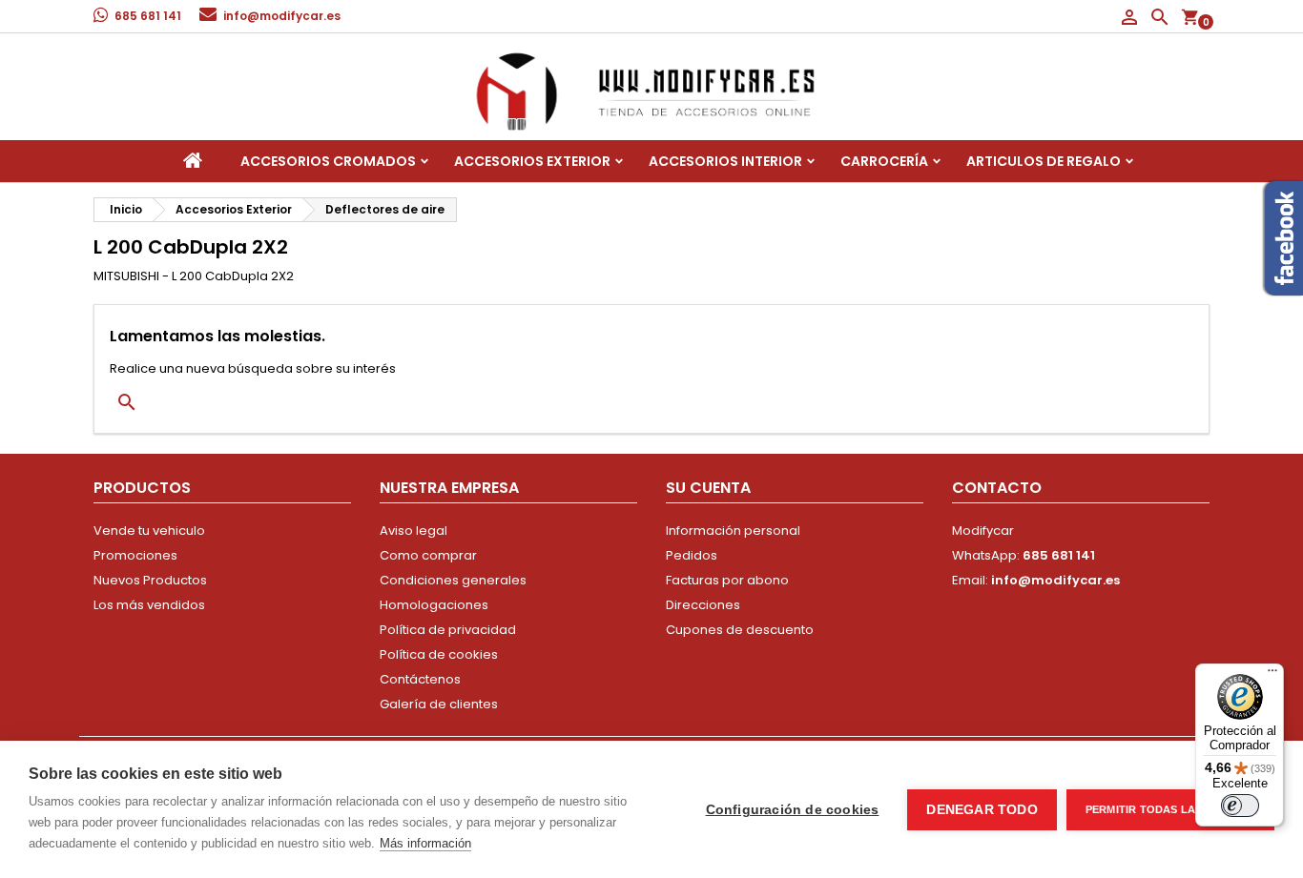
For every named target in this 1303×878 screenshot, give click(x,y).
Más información (425, 843)
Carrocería (884, 161)
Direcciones (703, 605)
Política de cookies (439, 654)
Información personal (733, 530)
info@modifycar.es (282, 16)
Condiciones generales (453, 580)
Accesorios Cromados (328, 161)
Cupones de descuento (740, 630)
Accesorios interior (725, 161)
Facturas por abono (727, 580)
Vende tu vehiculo (149, 530)
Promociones (135, 555)
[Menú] (1272, 675)
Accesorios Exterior (532, 161)
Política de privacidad (448, 630)
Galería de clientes (439, 704)
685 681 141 (147, 16)
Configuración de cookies (792, 810)
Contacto (997, 488)
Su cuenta (708, 488)
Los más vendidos (149, 605)
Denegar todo (981, 810)
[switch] (1240, 805)
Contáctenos (420, 679)
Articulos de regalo (1043, 161)
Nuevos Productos (150, 580)
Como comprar (428, 555)
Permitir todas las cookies (1170, 809)
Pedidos (691, 555)
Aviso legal (413, 530)
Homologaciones (434, 605)
